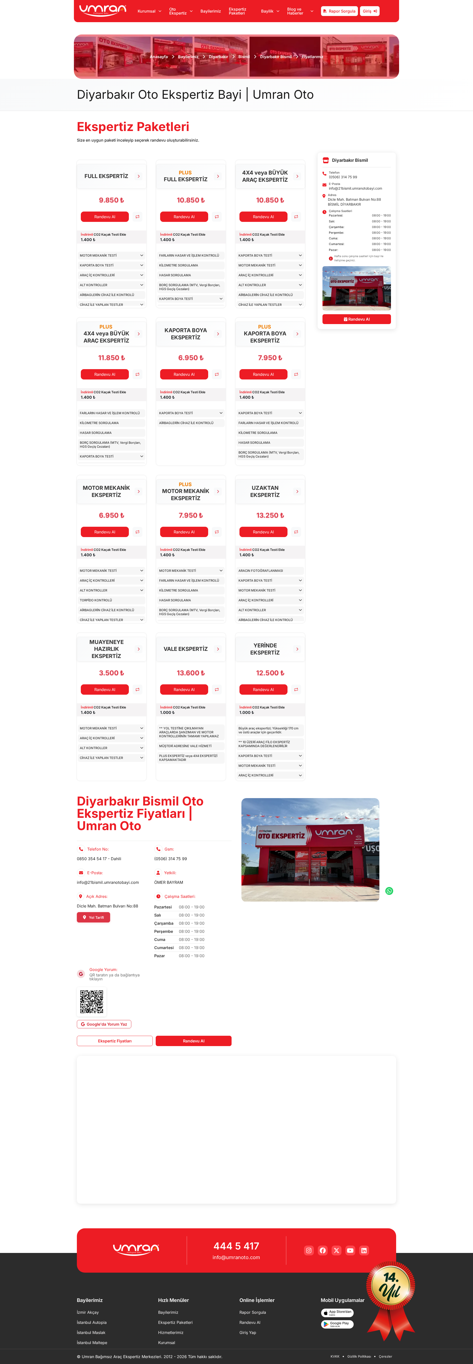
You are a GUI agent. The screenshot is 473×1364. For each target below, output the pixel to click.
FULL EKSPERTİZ (106, 176)
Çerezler (385, 1356)
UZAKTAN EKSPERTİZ (265, 491)
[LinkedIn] (364, 1250)
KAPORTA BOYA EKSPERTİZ (186, 334)
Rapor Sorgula (342, 11)
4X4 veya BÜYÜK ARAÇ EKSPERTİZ (265, 176)
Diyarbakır (218, 57)
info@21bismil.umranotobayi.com (355, 188)
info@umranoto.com (236, 1257)
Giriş (367, 11)
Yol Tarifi (96, 917)
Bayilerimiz (211, 11)
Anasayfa (159, 57)
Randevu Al (104, 216)
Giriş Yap (247, 1332)
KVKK (335, 1356)
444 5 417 (236, 1246)
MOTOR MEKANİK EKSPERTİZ (106, 491)
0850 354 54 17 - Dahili (99, 858)
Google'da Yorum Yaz (107, 1024)
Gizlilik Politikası (359, 1356)
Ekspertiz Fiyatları (115, 1040)
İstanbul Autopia (92, 1322)
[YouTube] (350, 1250)
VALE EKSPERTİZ (186, 649)
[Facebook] (323, 1250)
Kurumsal (166, 1342)
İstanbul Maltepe (92, 1342)
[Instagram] (309, 1250)
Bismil (244, 57)
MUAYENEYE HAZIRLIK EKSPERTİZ (106, 649)
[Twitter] (336, 1250)
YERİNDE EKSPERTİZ (265, 649)
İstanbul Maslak (91, 1332)
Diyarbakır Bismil (276, 57)
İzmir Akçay (88, 1312)
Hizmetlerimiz (171, 1332)
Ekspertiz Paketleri (237, 11)
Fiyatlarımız (312, 57)
